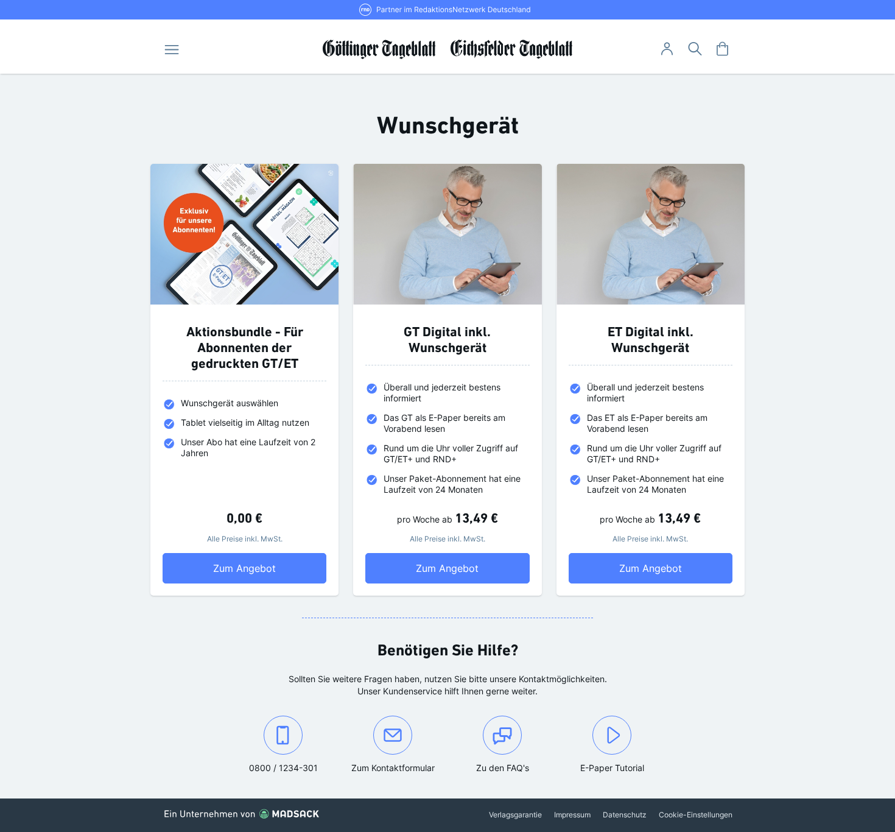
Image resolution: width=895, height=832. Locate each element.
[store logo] (447, 49)
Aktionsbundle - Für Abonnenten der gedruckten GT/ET (244, 349)
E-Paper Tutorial (612, 768)
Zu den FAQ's (502, 768)
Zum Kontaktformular (399, 767)
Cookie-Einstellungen (695, 814)
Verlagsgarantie (515, 814)
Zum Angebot (269, 568)
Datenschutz (625, 814)
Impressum (572, 814)
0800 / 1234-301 (293, 767)
